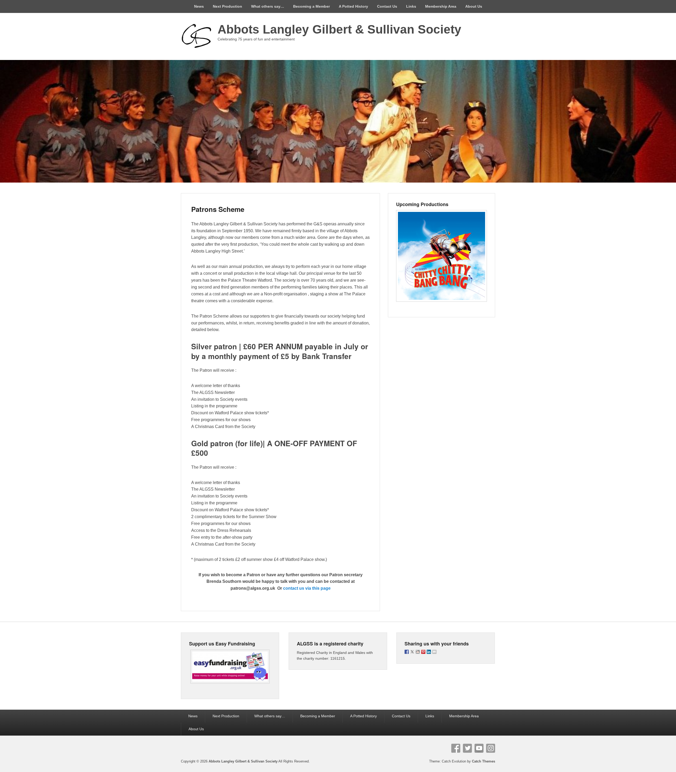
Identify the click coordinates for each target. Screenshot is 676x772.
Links (411, 6)
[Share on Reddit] (418, 652)
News (199, 6)
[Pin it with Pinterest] (423, 652)
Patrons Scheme (217, 209)
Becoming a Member (311, 6)
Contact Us (387, 6)
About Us (473, 6)
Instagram (490, 748)
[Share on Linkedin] (429, 652)
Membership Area (440, 6)
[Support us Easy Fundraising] (230, 666)
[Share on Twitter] (412, 652)
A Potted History (353, 6)
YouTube (479, 748)
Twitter (467, 748)
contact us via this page (307, 588)
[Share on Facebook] (407, 652)
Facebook (455, 748)
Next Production (227, 6)
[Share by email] (434, 652)
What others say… (267, 6)
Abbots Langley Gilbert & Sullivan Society (339, 29)
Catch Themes (483, 761)
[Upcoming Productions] (441, 256)
